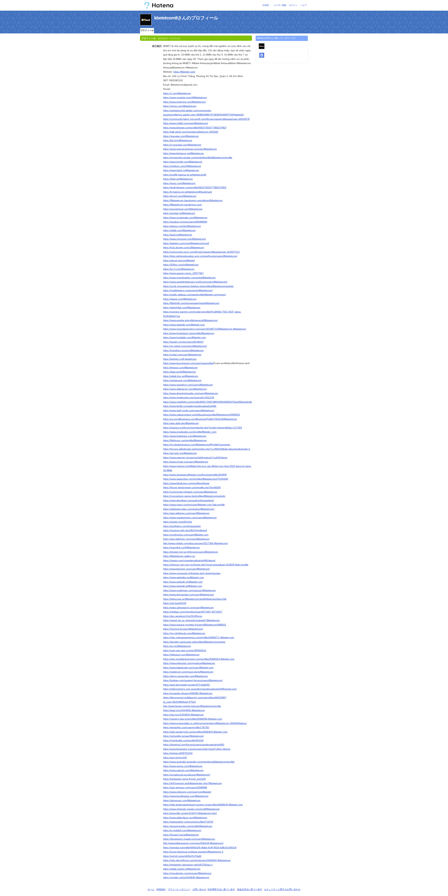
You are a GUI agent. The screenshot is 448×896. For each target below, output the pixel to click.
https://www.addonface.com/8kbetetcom (185, 817)
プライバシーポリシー (179, 889)
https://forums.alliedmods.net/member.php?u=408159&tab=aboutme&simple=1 (206, 449)
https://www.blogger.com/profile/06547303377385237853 (194, 127)
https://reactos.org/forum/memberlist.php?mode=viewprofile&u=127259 (202, 427)
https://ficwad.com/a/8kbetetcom (181, 834)
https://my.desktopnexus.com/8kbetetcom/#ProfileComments (196, 444)
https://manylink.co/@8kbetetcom (181, 547)
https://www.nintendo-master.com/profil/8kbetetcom (191, 809)
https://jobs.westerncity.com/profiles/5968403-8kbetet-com (195, 731)
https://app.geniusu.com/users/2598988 (185, 787)
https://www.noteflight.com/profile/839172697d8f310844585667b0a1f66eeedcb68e (209, 401)
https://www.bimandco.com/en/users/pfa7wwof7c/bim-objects (196, 749)
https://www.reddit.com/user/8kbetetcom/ (185, 123)
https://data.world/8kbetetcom (179, 371)
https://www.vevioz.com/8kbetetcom (182, 766)
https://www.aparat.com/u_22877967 (183, 273)
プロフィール (147, 30)
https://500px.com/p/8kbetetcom (181, 264)
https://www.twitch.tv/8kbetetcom (181, 170)
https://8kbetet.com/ (184, 71)
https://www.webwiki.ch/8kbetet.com (183, 581)
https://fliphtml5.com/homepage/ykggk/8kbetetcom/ (191, 303)
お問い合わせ (199, 889)
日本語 (265, 5)
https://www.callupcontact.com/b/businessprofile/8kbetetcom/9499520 (201, 414)
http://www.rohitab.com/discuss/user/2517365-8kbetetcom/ (195, 543)
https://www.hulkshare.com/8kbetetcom (184, 436)
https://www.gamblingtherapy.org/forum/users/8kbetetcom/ (195, 281)
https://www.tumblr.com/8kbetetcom (182, 161)
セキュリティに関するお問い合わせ (282, 889)
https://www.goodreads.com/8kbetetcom (185, 217)
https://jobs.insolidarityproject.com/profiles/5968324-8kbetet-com (198, 659)
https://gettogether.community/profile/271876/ (188, 821)
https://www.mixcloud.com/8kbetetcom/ (184, 239)
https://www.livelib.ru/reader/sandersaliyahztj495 (189, 406)
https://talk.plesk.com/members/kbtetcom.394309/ (190, 131)
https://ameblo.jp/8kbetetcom (179, 213)
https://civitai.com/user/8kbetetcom (182, 354)
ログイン (293, 5)
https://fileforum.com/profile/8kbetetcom (185, 440)
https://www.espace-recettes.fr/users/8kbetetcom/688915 (194, 624)
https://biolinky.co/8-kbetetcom (180, 359)
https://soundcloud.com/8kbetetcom (182, 209)
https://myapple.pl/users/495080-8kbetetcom (187, 693)
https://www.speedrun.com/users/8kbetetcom (188, 384)
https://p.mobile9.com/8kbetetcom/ (182, 830)
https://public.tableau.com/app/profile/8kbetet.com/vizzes (194, 294)
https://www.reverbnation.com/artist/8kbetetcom (189, 277)
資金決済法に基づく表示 (249, 889)
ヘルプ (303, 5)
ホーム (151, 889)
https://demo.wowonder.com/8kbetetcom (185, 676)
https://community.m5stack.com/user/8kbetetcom (190, 491)
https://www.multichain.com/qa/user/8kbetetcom (189, 590)
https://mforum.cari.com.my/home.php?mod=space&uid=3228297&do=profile (205, 564)
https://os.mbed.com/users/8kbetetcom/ (185, 346)
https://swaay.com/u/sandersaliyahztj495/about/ (189, 560)
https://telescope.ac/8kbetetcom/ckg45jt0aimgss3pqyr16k (194, 599)
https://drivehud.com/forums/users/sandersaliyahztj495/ (193, 744)
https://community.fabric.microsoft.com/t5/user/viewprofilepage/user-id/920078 (206, 119)
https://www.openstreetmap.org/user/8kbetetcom (190, 149)
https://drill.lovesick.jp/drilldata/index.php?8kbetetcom (192, 783)
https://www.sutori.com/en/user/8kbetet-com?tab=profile (194, 504)
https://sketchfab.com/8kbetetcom (181, 307)
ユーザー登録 (280, 5)
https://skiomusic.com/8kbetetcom (182, 800)
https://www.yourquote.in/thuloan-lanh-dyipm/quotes (191, 573)
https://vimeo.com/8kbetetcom (179, 106)
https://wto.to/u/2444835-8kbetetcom (183, 714)
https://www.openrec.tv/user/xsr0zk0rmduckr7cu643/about (195, 457)
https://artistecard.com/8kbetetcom (182, 380)
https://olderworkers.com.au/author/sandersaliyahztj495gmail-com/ (200, 689)
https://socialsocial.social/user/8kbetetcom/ (186, 774)
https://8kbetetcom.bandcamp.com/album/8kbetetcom (193, 200)
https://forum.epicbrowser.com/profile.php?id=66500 (192, 487)
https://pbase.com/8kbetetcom (180, 299)
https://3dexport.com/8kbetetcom (181, 654)
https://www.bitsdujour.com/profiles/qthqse (186, 483)
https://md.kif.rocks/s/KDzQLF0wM (182, 856)
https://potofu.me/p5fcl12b (177, 521)
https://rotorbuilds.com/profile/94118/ (183, 740)
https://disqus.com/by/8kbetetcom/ (182, 226)
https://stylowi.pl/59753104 (177, 753)
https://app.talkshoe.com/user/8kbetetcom (186, 513)
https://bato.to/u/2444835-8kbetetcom (184, 710)
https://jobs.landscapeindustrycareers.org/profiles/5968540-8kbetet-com (203, 804)
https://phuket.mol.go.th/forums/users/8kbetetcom (190, 551)
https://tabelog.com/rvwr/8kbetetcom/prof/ (186, 243)
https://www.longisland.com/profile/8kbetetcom (188, 333)
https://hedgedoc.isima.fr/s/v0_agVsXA (184, 779)
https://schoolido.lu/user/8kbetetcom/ (183, 736)
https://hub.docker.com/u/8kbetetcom (183, 247)
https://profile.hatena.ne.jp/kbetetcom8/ (184, 174)
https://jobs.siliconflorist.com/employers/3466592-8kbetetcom (197, 860)
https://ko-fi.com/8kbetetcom (178, 269)
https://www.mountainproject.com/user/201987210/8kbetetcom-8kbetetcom (204, 328)
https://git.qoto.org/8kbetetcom (180, 453)
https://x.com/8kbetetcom (177, 93)
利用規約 (161, 889)
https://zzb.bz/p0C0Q (174, 603)
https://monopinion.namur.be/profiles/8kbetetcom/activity (194, 496)
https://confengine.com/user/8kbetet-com (185, 534)
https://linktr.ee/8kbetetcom (178, 178)
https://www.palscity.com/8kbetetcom (183, 770)
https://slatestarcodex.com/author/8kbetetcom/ (188, 509)
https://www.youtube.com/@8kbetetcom (185, 97)
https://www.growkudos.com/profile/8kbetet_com (189, 431)
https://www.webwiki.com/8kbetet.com (184, 324)
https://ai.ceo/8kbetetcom (177, 646)
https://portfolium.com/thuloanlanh (182, 526)
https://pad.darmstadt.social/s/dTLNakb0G (186, 684)
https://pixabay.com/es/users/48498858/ (185, 221)
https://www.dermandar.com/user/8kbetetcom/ (188, 594)
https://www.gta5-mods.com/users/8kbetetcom (188, 410)
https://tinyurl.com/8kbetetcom (179, 196)
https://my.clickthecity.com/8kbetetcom (184, 633)
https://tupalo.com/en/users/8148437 (183, 341)
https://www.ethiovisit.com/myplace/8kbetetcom (189, 663)
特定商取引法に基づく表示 (221, 889)
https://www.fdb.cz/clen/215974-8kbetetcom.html (190, 813)
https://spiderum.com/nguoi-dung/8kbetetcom (188, 671)
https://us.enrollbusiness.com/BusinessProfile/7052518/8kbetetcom (200, 419)
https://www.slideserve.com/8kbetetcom (185, 389)
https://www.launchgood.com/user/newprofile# (188, 363)
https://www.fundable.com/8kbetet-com (184, 337)
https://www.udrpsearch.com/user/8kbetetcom (188, 607)
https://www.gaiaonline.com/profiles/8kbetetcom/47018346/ (195, 478)
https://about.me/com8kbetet (179, 260)
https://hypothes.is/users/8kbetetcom (183, 350)
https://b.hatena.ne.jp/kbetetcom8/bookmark (187, 191)
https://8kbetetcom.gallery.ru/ (179, 556)
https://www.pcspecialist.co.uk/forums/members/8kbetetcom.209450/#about (205, 723)
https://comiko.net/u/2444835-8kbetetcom (186, 877)
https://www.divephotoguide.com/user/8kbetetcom (190, 393)
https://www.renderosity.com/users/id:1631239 (188, 397)
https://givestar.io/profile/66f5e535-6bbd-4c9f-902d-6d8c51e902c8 (199, 847)
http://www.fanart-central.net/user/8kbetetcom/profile (192, 706)
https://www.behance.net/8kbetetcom (183, 153)
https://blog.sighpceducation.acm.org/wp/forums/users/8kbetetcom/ (200, 256)
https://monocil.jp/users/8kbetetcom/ (183, 628)
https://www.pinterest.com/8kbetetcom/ (184, 101)
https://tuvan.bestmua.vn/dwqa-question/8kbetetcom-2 (193, 851)
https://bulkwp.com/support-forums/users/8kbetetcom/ (193, 680)
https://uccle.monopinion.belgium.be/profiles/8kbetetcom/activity (198, 286)
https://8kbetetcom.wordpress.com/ (182, 204)
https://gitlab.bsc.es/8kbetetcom (180, 376)
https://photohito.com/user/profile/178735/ (186, 727)
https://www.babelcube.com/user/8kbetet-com (188, 667)
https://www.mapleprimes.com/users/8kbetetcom (190, 517)
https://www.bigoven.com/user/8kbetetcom (186, 568)
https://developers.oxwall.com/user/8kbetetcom (189, 839)
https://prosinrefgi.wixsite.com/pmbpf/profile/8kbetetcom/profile (197, 157)
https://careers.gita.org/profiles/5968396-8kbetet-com (192, 718)
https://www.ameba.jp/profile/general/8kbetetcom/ (190, 320)
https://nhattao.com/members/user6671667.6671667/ (192, 611)
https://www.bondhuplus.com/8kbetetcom (185, 796)
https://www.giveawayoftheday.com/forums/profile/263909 (195, 474)
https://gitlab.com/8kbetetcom (179, 230)
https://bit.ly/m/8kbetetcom (177, 140)
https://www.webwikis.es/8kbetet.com (183, 577)
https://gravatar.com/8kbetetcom (181, 136)
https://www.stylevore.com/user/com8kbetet (187, 791)
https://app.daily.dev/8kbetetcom (181, 423)
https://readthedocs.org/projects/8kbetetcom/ (188, 290)
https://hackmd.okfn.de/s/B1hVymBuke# (185, 530)
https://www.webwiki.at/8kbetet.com (182, 586)
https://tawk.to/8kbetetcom (177, 234)
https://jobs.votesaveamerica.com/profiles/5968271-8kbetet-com (198, 637)
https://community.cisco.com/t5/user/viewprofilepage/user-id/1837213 (201, 251)
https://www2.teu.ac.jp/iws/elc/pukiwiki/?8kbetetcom (191, 620)
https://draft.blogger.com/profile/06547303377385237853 (194, 187)
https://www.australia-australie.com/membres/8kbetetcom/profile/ (199, 761)
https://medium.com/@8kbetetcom (182, 166)
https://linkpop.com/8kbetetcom (180, 367)
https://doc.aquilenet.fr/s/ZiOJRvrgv (182, 616)
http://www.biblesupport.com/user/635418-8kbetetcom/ (193, 843)
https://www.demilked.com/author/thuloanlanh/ (188, 500)
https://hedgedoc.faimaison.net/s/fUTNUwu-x (188, 864)
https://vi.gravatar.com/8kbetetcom (182, 144)
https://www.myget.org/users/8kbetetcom (185, 461)
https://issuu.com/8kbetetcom (179, 183)
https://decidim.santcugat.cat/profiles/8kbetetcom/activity (194, 641)
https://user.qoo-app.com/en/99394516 (184, 650)
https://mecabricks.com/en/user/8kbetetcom (187, 873)
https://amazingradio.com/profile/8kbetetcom (187, 826)
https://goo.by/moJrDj (175, 757)
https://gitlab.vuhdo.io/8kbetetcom (181, 868)
